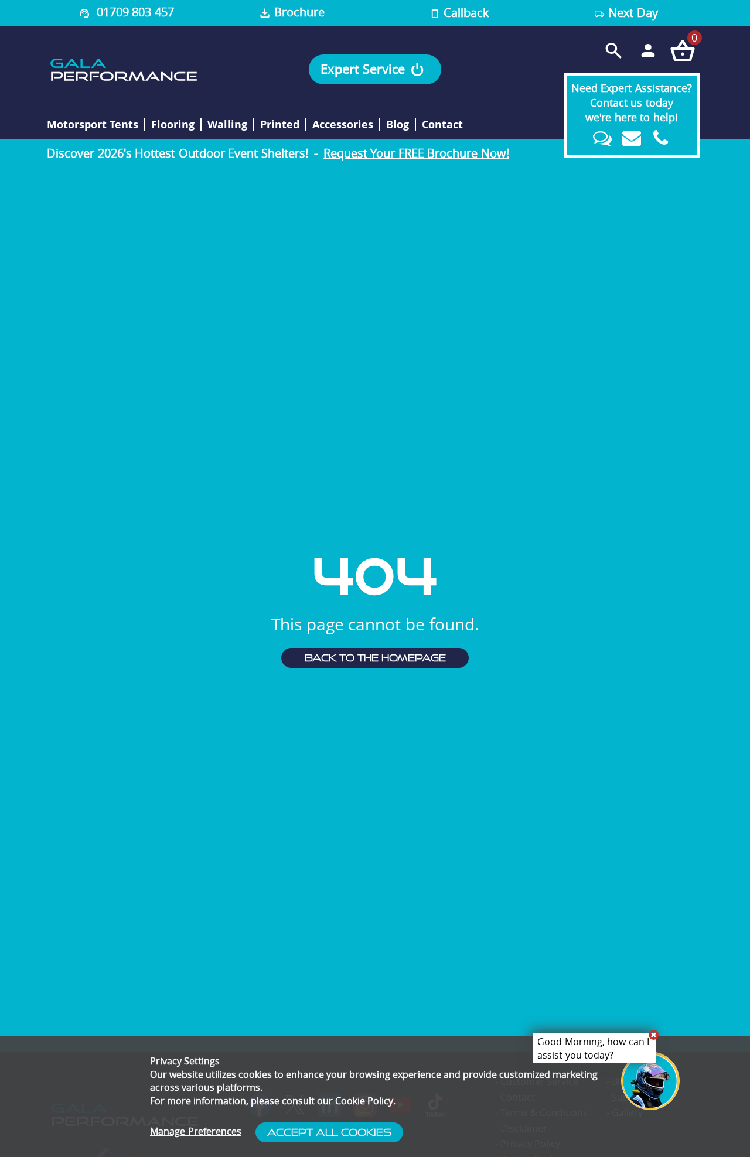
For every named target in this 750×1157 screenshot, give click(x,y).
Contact (442, 124)
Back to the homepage (375, 658)
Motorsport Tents (92, 124)
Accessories (342, 124)
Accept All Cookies (329, 1132)
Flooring (173, 124)
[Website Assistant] (653, 1034)
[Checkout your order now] (682, 50)
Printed (279, 124)
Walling (227, 124)
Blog (397, 124)
